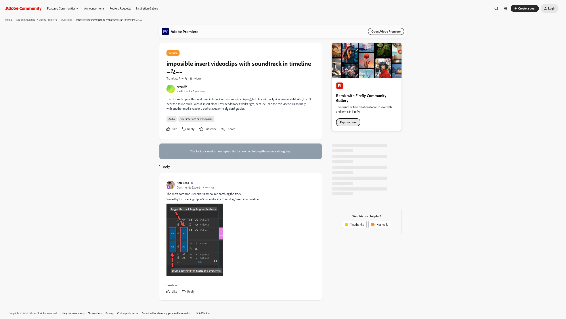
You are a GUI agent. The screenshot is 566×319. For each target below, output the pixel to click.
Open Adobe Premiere (386, 31)
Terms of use (95, 313)
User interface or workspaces (196, 119)
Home (8, 19)
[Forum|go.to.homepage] (23, 8)
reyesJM (182, 86)
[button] (525, 8)
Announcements (94, 8)
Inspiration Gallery (147, 8)
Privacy (109, 313)
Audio (171, 119)
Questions (66, 19)
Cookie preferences (127, 313)
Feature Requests (120, 8)
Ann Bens (183, 183)
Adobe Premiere (48, 19)
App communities (25, 19)
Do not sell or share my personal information (166, 313)
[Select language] (505, 8)
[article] (240, 237)
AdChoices (204, 313)
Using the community (73, 313)
